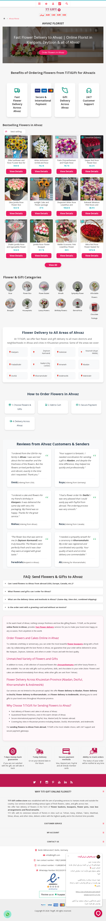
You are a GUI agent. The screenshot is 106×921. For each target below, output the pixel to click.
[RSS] (72, 782)
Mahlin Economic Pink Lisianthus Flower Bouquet (66, 247)
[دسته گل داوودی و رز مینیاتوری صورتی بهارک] (91, 188)
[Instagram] (47, 782)
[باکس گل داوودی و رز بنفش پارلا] (66, 146)
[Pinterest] (53, 782)
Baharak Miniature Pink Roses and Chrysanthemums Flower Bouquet (92, 206)
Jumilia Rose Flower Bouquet (41, 245)
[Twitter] (34, 782)
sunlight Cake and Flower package (41, 203)
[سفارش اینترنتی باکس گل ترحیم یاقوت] (41, 146)
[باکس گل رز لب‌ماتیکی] (16, 188)
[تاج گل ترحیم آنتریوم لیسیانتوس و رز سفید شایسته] (66, 188)
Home (4, 18)
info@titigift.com (53, 855)
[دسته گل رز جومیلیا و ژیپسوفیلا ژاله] (16, 230)
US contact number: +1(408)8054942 (53, 865)
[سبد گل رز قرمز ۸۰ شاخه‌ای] (91, 230)
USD (64, 15)
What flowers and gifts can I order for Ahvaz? (29, 591)
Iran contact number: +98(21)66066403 (53, 860)
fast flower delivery (45, 627)
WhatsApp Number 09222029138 (53, 870)
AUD (48, 15)
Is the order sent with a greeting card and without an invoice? (37, 607)
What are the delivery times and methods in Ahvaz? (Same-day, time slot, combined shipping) (52, 599)
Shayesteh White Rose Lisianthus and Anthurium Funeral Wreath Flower (66, 206)
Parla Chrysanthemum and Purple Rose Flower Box (66, 162)
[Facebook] (41, 782)
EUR (59, 15)
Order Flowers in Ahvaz (53, 52)
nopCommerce (58, 914)
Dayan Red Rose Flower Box (92, 161)
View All (53, 265)
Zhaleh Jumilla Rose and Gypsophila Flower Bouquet (16, 247)
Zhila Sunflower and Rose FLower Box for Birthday (16, 162)
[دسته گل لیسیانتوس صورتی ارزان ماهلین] (66, 230)
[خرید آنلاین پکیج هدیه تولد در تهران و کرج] (41, 188)
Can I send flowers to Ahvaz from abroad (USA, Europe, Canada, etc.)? (41, 583)
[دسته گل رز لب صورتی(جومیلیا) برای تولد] (41, 230)
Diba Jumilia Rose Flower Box (16, 203)
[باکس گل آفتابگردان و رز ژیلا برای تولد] (16, 146)
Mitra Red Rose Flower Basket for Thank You (91, 247)
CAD (53, 15)
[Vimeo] (65, 782)
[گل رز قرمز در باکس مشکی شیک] (91, 146)
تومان (42, 15)
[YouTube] (59, 782)
